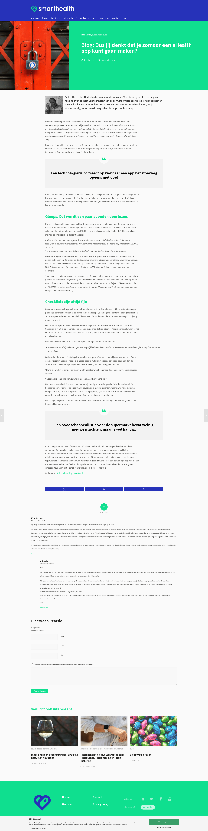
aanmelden (148, 807)
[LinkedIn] (142, 799)
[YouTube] (170, 799)
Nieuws (66, 797)
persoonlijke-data (50, 749)
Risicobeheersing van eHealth (70, 473)
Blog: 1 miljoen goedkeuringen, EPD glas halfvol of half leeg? (54, 756)
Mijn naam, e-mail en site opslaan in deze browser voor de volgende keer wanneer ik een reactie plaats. (64, 664)
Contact (97, 797)
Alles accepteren (164, 822)
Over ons (67, 804)
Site (62, 655)
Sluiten (44, 828)
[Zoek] (124, 18)
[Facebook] (161, 799)
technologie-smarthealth (113, 749)
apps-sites (84, 749)
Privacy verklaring (35, 828)
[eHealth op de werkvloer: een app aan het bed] (206, 415)
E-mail (63, 646)
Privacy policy (101, 804)
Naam (63, 636)
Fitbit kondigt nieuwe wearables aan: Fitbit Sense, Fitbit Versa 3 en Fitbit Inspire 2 (102, 758)
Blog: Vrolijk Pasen (140, 754)
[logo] (52, 9)
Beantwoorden (35, 554)
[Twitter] (151, 799)
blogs (39, 749)
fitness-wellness (96, 749)
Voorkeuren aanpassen (163, 827)
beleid (33, 749)
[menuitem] (36, 18)
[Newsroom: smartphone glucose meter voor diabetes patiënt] (2, 415)
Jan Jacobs (89, 60)
